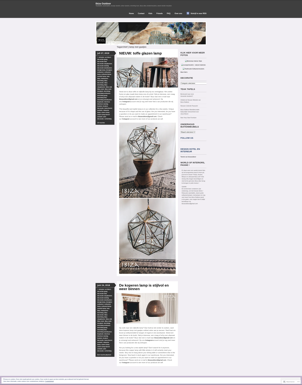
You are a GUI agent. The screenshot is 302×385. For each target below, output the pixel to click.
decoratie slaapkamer (104, 64)
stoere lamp (105, 112)
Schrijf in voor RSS (198, 13)
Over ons (178, 13)
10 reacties (101, 123)
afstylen (101, 57)
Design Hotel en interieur (190, 150)
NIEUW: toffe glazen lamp (140, 53)
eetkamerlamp (106, 74)
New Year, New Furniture (188, 118)
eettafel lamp (101, 76)
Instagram (126, 101)
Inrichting (107, 91)
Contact (141, 13)
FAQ (168, 13)
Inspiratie (100, 102)
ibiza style (100, 89)
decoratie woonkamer (104, 68)
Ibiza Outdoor (103, 3)
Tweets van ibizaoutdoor (188, 157)
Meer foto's (183, 72)
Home (131, 13)
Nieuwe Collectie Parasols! (189, 106)
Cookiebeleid (49, 381)
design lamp (101, 70)
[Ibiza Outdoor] (151, 44)
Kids (150, 13)
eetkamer (100, 72)
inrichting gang (102, 95)
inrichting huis (102, 97)
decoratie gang (102, 59)
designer (109, 70)
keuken (99, 106)
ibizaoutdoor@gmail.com (128, 99)
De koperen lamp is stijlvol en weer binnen (144, 287)
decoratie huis (102, 61)
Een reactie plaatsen (104, 355)
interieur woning (102, 104)
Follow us (186, 138)
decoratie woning (103, 66)
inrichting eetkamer (103, 93)
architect (108, 57)
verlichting (107, 119)
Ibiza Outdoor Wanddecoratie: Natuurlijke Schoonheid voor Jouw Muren (190, 112)
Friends (159, 13)
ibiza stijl (109, 87)
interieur (107, 102)
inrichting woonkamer (104, 100)
